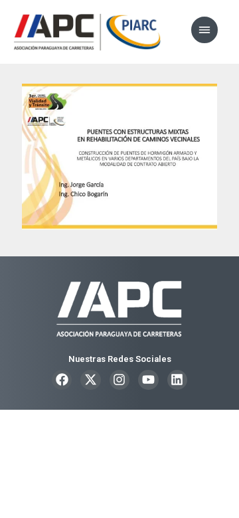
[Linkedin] (177, 380)
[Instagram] (119, 380)
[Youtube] (148, 380)
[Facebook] (62, 380)
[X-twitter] (90, 380)
